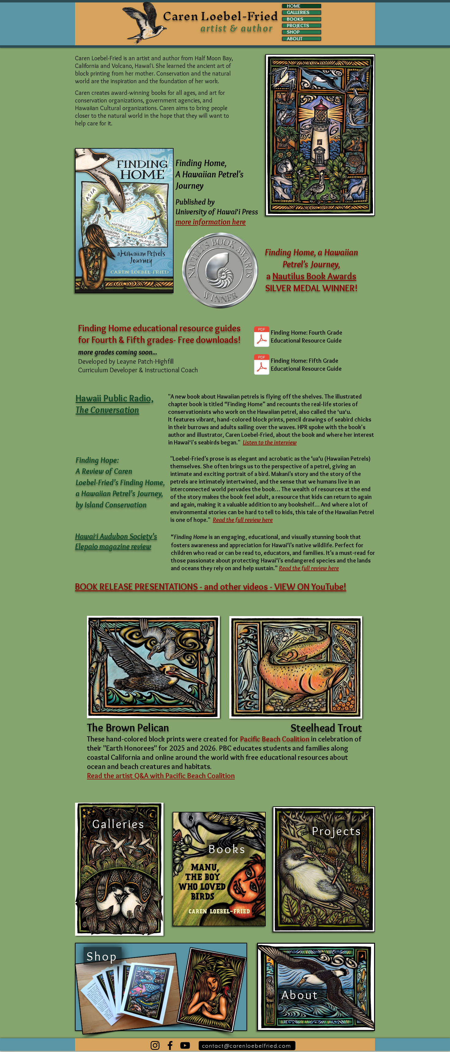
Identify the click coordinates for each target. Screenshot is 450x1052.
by (80, 505)
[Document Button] (262, 365)
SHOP (293, 32)
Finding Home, (142, 482)
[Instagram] (155, 1045)
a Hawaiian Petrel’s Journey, (119, 493)
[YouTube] (185, 1045)
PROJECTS (298, 25)
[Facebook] (170, 1045)
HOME (293, 6)
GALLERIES (298, 12)
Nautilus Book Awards (314, 276)
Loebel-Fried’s (98, 482)
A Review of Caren (104, 471)
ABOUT (294, 38)
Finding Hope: (97, 460)
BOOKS (295, 19)
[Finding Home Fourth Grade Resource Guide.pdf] (262, 337)
